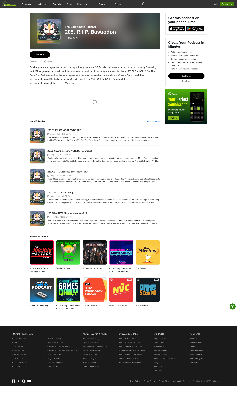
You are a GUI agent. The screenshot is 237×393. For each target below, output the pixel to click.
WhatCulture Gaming (39, 305)
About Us (193, 338)
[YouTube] (29, 381)
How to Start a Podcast (128, 338)
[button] (28, 4)
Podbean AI (16, 366)
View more (70, 83)
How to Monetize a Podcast (129, 342)
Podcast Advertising (91, 338)
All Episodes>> (153, 121)
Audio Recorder (18, 359)
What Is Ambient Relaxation (130, 362)
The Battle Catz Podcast (80, 26)
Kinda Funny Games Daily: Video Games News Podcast (68, 307)
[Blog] (23, 381)
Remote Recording (19, 362)
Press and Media (196, 350)
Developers (158, 370)
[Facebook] (13, 381)
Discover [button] (103, 4)
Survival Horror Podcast (93, 268)
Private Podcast (18, 350)
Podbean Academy (161, 354)
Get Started (186, 76)
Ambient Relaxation (90, 366)
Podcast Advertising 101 (128, 359)
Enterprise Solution (19, 346)
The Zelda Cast (63, 268)
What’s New (158, 342)
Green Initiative (196, 354)
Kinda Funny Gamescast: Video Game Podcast (120, 270)
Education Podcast (55, 366)
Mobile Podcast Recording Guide (132, 350)
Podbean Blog (195, 342)
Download (40, 54)
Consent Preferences (181, 381)
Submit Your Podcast (91, 350)
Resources (158, 366)
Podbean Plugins (89, 359)
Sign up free (227, 4)
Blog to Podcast (53, 359)
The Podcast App (19, 354)
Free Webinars (160, 346)
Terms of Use (164, 381)
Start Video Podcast (55, 342)
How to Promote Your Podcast (131, 346)
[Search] (142, 4)
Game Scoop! (142, 305)
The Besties (141, 268)
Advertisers (43, 4)
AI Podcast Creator (55, 354)
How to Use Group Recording (130, 354)
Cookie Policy (149, 381)
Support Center (160, 338)
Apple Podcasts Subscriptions (95, 346)
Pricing (70, 4)
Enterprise (57, 4)
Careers (193, 346)
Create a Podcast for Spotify (58, 346)
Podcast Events (160, 350)
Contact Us (194, 362)
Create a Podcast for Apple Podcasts (62, 350)
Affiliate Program (196, 359)
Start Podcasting (54, 338)
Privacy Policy (134, 381)
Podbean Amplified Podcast (165, 359)
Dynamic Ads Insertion (92, 342)
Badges (157, 362)
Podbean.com (216, 381)
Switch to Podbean (90, 354)
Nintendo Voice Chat (118, 305)
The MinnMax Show (92, 305)
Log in (215, 4)
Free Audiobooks (89, 362)
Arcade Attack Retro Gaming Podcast (39, 270)
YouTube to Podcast (55, 362)
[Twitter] (18, 381)
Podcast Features (19, 338)
